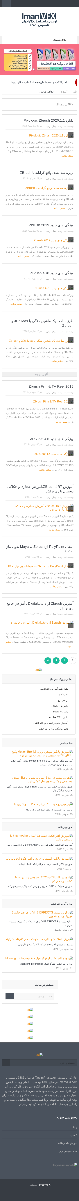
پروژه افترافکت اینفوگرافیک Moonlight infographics (46, 963)
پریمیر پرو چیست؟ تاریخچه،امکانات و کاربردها (49, 809)
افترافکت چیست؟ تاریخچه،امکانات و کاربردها (39, 82)
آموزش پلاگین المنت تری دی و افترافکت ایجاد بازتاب (46, 864)
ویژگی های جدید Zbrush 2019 (51, 225)
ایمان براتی (51, 126)
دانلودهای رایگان (59, 706)
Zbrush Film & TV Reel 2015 (51, 386)
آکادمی (73, 1135)
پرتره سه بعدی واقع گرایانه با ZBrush (46, 173)
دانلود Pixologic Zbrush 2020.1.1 (48, 120)
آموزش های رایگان (67, 1143)
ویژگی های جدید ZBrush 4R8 (51, 273)
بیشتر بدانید (67, 155)
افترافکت (63, 694)
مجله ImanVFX (60, 711)
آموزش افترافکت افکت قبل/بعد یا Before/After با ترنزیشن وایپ (40, 844)
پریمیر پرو (63, 700)
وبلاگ (74, 1127)
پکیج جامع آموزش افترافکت (54, 688)
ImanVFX (45, 1184)
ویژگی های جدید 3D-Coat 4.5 (51, 439)
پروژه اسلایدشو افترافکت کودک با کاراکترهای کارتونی (45, 944)
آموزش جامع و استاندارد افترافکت (50, 723)
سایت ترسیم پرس (68, 1151)
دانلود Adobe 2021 (58, 717)
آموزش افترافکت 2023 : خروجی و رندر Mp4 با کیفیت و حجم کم (40, 886)
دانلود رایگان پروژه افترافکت (53, 728)
